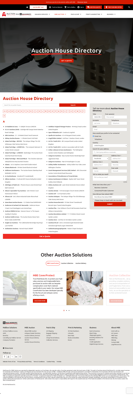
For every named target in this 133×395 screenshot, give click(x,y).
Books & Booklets (73, 338)
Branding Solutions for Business (96, 338)
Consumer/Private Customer (104, 190)
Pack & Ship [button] (75, 14)
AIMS (4, 333)
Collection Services (52, 340)
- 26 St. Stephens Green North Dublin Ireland (21, 164)
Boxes (70, 340)
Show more (9, 348)
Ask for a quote (95, 7)
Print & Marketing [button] (93, 14)
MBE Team (114, 335)
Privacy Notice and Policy (24, 361)
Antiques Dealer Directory (32, 333)
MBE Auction (30, 328)
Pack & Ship (50, 328)
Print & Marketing (75, 328)
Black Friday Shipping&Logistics (95, 334)
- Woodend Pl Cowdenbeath (19, 176)
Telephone (98, 139)
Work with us (115, 331)
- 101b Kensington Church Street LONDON (66, 191)
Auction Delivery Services (32, 335)
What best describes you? (101, 184)
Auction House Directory (32, 342)
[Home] (27, 7)
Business (93, 328)
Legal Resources (116, 344)
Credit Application (95, 342)
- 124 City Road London (59, 193)
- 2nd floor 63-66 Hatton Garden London (64, 220)
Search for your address (101, 149)
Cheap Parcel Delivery (52, 338)
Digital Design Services (96, 344)
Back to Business (95, 331)
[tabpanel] (66, 288)
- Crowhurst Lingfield (61, 132)
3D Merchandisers (73, 331)
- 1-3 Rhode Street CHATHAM (21, 138)
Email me (98, 136)
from (17, 14)
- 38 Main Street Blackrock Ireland (21, 167)
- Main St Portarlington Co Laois (64, 161)
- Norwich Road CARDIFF (19, 228)
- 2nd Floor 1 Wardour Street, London (66, 138)
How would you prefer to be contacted (106, 133)
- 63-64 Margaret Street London (64, 135)
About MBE (115, 328)
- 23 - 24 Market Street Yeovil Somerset (21, 135)
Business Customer (101, 187)
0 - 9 (5, 111)
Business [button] (110, 14)
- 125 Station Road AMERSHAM (23, 202)
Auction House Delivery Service (32, 339)
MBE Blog (114, 338)
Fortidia (59, 361)
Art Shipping (50, 331)
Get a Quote (66, 61)
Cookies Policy (51, 361)
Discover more (39, 301)
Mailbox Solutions (10, 328)
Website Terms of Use (9, 361)
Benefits (5, 335)
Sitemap (113, 340)
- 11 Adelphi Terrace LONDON (20, 126)
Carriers (48, 335)
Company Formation (9, 340)
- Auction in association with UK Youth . (66, 147)
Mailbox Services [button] (41, 14)
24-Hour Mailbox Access (10, 331)
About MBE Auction (31, 331)
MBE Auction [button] (59, 14)
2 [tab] (66, 310)
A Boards (71, 333)
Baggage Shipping (51, 333)
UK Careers (114, 333)
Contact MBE (115, 342)
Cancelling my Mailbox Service (12, 338)
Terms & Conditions (39, 361)
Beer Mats (71, 335)
